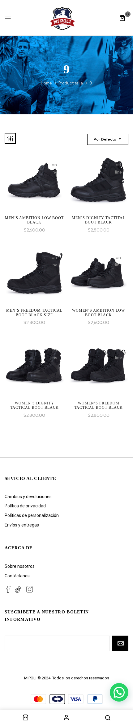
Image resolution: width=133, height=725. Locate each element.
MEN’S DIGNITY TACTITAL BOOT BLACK (98, 220)
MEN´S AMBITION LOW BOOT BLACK (34, 220)
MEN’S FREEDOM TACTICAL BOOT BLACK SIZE (34, 312)
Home (46, 83)
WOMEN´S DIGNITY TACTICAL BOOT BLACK (34, 405)
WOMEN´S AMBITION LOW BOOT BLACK (98, 312)
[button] (122, 18)
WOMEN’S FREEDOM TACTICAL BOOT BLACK (98, 405)
